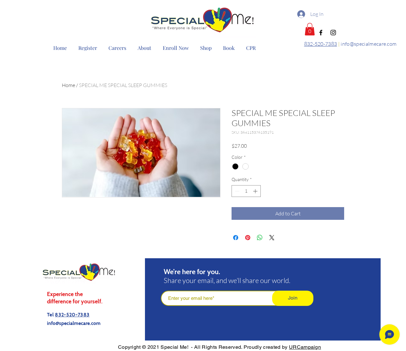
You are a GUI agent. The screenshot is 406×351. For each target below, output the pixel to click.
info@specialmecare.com (368, 44)
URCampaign (305, 347)
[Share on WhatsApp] (260, 237)
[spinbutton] (246, 191)
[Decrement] (236, 191)
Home (68, 85)
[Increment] (256, 191)
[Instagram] (333, 32)
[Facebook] (320, 32)
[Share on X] (272, 237)
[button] (309, 29)
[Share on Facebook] (235, 237)
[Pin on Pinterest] (248, 237)
